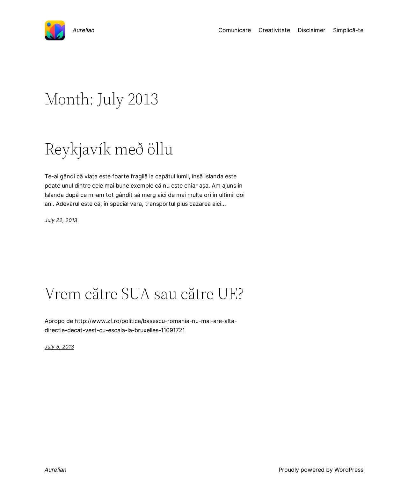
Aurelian (84, 30)
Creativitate (274, 30)
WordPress (348, 469)
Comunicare (234, 30)
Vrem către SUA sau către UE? (144, 293)
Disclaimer (311, 30)
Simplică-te (348, 30)
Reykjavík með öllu (109, 148)
